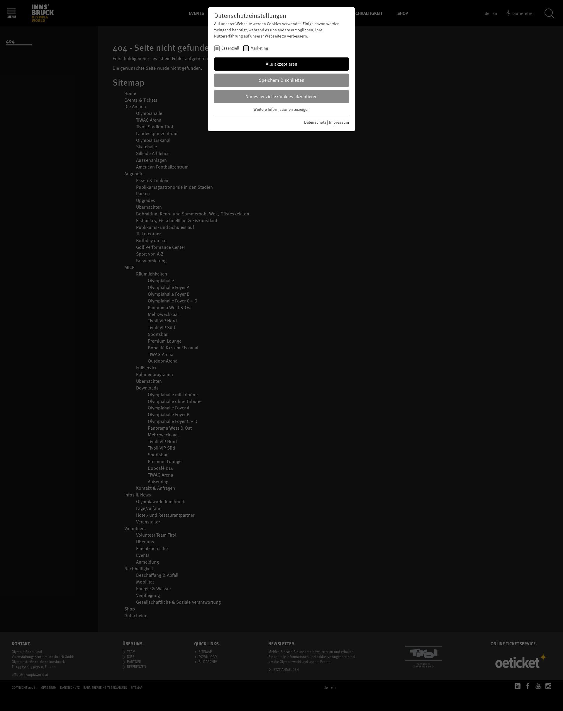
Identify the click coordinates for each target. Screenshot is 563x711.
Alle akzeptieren (281, 63)
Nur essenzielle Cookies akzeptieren (281, 96)
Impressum (339, 122)
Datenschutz (315, 122)
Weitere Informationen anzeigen (281, 109)
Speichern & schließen (281, 80)
